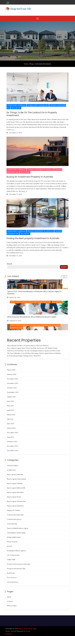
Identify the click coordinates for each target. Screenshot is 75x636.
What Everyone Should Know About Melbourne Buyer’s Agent (31, 317)
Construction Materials (15, 515)
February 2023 (12, 441)
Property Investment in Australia (40, 169)
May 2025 (10, 406)
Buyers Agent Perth (14, 497)
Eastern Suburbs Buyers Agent (17, 528)
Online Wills (11, 559)
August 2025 (11, 397)
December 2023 (12, 432)
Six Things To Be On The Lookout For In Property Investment (31, 114)
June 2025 (10, 401)
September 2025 (12, 392)
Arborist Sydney (12, 465)
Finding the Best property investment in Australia (32, 238)
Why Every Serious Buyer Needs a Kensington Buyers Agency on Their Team (33, 351)
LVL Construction (13, 555)
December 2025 (12, 379)
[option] (37, 287)
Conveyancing (12, 524)
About (9, 597)
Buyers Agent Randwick (15, 506)
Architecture (11, 470)
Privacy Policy (12, 606)
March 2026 (11, 370)
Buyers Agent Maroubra (15, 492)
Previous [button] (62, 276)
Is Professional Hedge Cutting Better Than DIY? (24, 356)
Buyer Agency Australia (16, 105)
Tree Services (12, 577)
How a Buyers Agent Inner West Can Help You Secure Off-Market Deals (32, 348)
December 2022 (12, 446)
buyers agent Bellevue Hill (16, 488)
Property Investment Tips (40, 302)
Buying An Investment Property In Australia (29, 176)
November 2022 (12, 450)
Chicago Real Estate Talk (26, 628)
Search (9, 264)
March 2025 (11, 415)
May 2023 (10, 437)
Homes (9, 546)
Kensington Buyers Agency (16, 551)
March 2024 (11, 428)
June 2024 (10, 424)
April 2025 (10, 410)
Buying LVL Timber (13, 510)
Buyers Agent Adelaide (15, 483)
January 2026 (11, 374)
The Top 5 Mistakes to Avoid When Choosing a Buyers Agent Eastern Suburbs (34, 353)
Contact (10, 601)
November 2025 (12, 383)
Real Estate (16, 108)
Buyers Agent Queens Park (16, 501)
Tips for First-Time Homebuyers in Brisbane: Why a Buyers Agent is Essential (34, 292)
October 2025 (12, 388)
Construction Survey (14, 519)
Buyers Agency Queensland (38, 105)
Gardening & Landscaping (16, 533)
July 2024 (10, 419)
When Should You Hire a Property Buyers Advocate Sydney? (28, 345)
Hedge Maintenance (14, 537)
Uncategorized (12, 582)
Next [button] (65, 276)
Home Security (12, 542)
